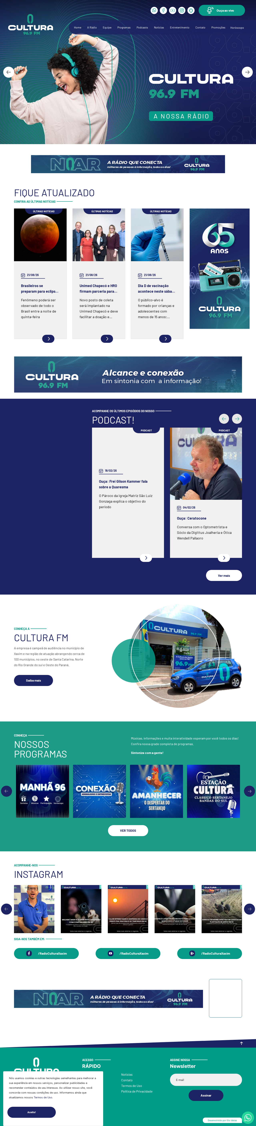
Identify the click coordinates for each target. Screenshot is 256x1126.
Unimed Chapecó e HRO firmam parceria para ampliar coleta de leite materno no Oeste (98, 288)
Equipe (107, 27)
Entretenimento (179, 27)
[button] (222, 10)
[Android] (191, 10)
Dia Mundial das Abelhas (118, 518)
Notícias (159, 27)
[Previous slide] (6, 793)
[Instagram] (181, 10)
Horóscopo (237, 27)
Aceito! (31, 1112)
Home (77, 27)
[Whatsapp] (154, 10)
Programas (124, 27)
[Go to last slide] (8, 72)
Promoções (218, 27)
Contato (200, 27)
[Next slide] (247, 72)
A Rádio (92, 27)
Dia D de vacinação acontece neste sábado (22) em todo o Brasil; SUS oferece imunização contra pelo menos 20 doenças (157, 288)
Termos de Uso (43, 1097)
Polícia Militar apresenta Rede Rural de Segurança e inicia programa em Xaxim (205, 518)
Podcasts (142, 27)
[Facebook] (163, 10)
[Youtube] (172, 10)
